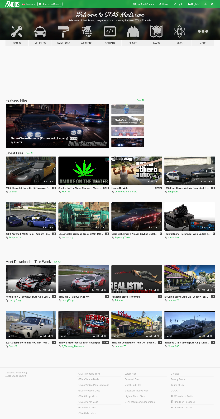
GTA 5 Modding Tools (89, 373)
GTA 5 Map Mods (87, 407)
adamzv (13, 191)
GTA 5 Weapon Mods (89, 390)
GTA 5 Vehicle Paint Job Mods (93, 384)
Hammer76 (173, 300)
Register (195, 4)
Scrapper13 (174, 191)
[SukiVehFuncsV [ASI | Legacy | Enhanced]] (127, 120)
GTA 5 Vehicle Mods (88, 379)
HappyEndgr (15, 300)
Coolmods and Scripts (126, 191)
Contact (175, 373)
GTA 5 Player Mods (88, 401)
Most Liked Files (133, 384)
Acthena (119, 300)
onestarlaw (173, 237)
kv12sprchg (67, 237)
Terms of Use (178, 384)
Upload (165, 4)
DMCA (174, 390)
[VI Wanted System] (127, 131)
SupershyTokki (122, 237)
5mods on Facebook (184, 401)
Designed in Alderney (16, 372)
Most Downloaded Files (136, 390)
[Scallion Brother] (127, 109)
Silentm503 (173, 346)
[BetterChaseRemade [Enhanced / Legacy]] (127, 142)
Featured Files (132, 379)
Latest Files (130, 373)
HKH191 (66, 191)
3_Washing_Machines (73, 346)
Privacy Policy (178, 379)
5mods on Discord (182, 407)
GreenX (13, 346)
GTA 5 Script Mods (87, 396)
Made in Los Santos (15, 375)
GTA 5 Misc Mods (87, 413)
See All (140, 100)
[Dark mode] (205, 4)
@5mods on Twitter (183, 396)
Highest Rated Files (135, 396)
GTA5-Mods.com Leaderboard (140, 401)
